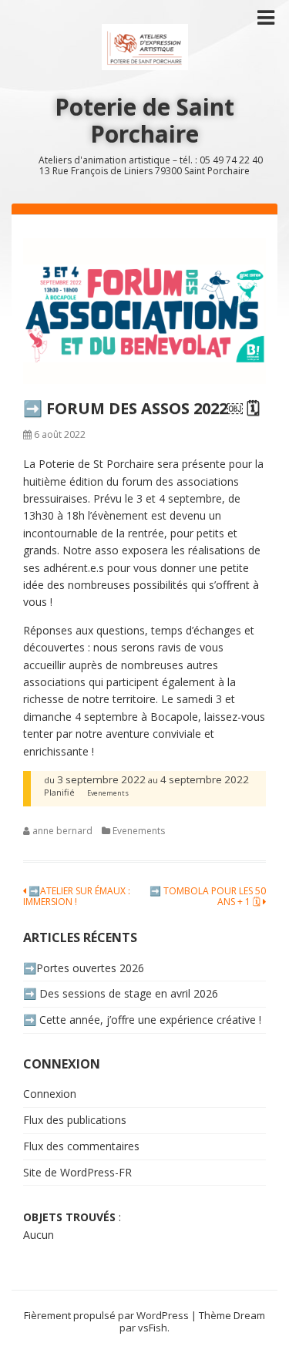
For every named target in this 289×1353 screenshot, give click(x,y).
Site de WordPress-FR (77, 1172)
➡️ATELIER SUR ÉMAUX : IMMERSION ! (76, 896)
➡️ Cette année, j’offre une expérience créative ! (142, 1019)
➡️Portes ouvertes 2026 (83, 968)
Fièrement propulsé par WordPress (106, 1315)
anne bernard (62, 830)
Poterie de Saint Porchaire (144, 120)
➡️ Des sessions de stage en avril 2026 (120, 993)
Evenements (139, 830)
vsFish (152, 1327)
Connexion (49, 1093)
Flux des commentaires (81, 1146)
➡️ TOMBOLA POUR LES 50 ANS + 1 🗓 (208, 896)
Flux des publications (74, 1119)
